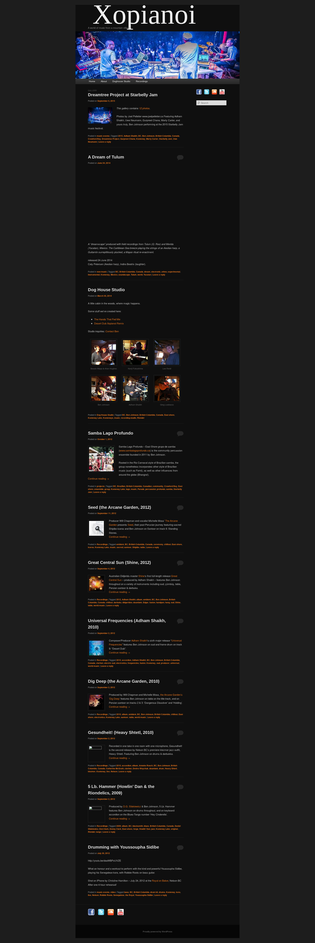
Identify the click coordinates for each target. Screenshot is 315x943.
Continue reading (98, 478)
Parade (141, 489)
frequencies (133, 663)
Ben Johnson (148, 135)
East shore (169, 414)
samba (169, 489)
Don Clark (104, 828)
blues (146, 825)
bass (126, 892)
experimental (174, 271)
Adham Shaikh (130, 135)
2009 (118, 825)
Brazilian (121, 486)
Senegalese (118, 895)
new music (102, 271)
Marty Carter (152, 138)
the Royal (129, 895)
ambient (120, 544)
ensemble (99, 489)
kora (178, 892)
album (139, 599)
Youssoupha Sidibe (144, 895)
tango (98, 831)
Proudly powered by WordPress (157, 931)
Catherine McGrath (115, 768)
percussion (150, 489)
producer (165, 663)
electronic (156, 271)
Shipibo (135, 547)
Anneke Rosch (146, 765)
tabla (142, 547)
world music (99, 605)
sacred (120, 547)
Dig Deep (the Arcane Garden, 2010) (123, 681)
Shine (141, 576)
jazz (153, 828)
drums (162, 892)
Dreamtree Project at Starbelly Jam (123, 94)
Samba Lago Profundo (110, 433)
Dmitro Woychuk (140, 768)
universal (174, 663)
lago (128, 489)
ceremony (158, 544)
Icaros (91, 547)
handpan (160, 602)
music (117, 417)
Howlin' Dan (144, 828)
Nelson (114, 771)
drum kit (154, 892)
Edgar (145, 602)
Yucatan (147, 274)
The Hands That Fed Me (107, 319)
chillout (167, 544)
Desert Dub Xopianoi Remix (109, 323)
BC (139, 135)
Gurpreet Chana (127, 138)
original (174, 828)
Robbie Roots (106, 895)
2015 (120, 135)
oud (172, 602)
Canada (175, 135)
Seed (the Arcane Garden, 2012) (119, 507)
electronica (121, 663)
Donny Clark (115, 828)
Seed (130, 524)
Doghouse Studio (121, 81)
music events (103, 135)
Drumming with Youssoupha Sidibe (123, 847)
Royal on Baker (160, 880)
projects (101, 486)
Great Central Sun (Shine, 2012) (119, 562)
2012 (118, 599)
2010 (118, 660)
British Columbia (163, 135)
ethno (164, 271)
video (113, 892)
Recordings (142, 81)
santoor (127, 547)
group (107, 489)
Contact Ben (112, 331)
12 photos (144, 108)
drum (161, 768)
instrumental (94, 274)
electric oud (109, 663)
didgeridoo (127, 602)
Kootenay (140, 138)
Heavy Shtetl (171, 768)
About (104, 81)
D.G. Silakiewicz (132, 806)
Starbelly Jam (165, 138)
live (108, 771)
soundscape (124, 274)
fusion (152, 602)
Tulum (133, 274)
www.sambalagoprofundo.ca (135, 450)
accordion (126, 660)
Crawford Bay (94, 138)
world (140, 274)
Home (92, 81)
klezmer (91, 771)
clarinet (99, 663)
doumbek (137, 602)
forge (135, 828)
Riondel (140, 417)
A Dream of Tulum (106, 157)
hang (167, 602)
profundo (161, 489)
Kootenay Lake (95, 417)
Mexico (114, 274)
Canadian (147, 486)
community (158, 486)
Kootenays (108, 417)
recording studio (128, 417)
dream (147, 271)
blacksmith (138, 825)
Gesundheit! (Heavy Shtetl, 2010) (121, 732)
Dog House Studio (106, 289)
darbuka (117, 602)
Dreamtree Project (110, 138)
